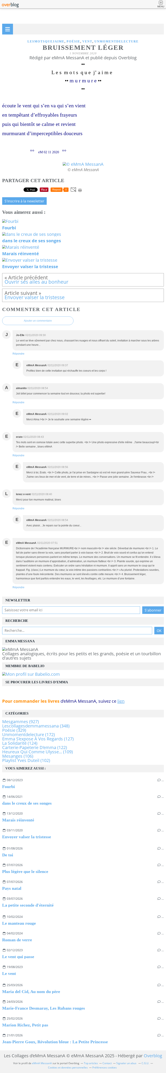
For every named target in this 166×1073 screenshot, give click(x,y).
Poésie (73, 41)
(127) (38, 739)
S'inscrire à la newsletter (24, 201)
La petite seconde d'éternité (28, 905)
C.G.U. (145, 1063)
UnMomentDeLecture (116, 41)
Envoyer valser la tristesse (26, 836)
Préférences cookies (104, 1067)
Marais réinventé (18, 820)
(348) (36, 726)
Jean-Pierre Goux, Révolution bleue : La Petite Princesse (55, 1041)
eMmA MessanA (42, 1063)
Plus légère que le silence (25, 871)
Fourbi (8, 786)
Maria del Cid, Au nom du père (31, 991)
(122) (34, 747)
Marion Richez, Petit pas (25, 1025)
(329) (14, 730)
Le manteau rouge (19, 923)
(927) (20, 721)
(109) (37, 752)
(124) (19, 743)
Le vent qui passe (18, 956)
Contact (107, 1063)
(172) (28, 734)
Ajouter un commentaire (38, 320)
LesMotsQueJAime (45, 41)
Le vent (9, 973)
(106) (17, 756)
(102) (26, 760)
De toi (7, 854)
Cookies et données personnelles (68, 1067)
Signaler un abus (126, 1063)
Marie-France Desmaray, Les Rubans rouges (43, 1008)
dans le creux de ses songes (27, 803)
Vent (87, 41)
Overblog (153, 1056)
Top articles (91, 1063)
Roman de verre (17, 939)
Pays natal (11, 888)
